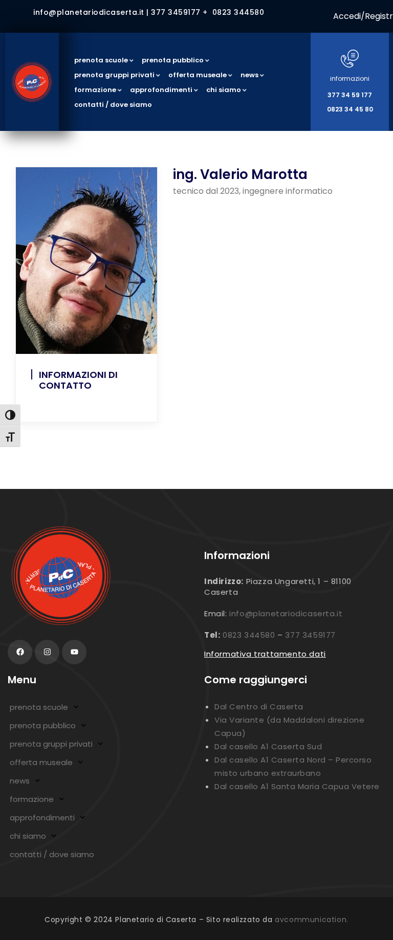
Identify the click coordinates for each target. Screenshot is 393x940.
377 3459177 (310, 635)
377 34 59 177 (350, 95)
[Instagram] (47, 652)
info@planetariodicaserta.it (285, 613)
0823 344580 (249, 635)
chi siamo (28, 836)
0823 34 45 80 (350, 109)
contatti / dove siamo (52, 854)
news (20, 780)
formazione (32, 799)
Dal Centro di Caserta (258, 706)
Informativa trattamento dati (265, 653)
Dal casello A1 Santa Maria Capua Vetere (297, 786)
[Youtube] (74, 652)
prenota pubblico (43, 725)
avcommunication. (311, 919)
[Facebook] (20, 652)
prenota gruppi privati (51, 743)
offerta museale (41, 762)
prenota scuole (39, 707)
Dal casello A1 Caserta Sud (268, 746)
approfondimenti (42, 817)
